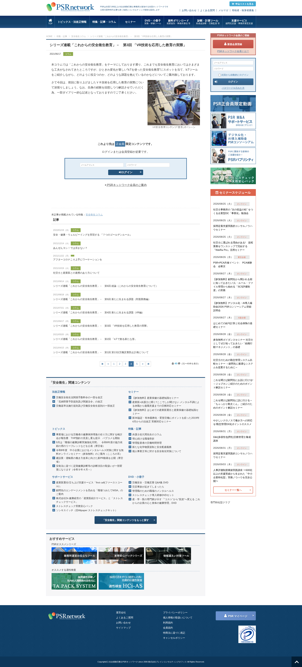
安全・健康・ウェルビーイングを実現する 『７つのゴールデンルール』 (92, 234)
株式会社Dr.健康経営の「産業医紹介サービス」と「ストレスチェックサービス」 (89, 500)
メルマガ (223, 10)
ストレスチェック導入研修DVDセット (153, 495)
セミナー (130, 21)
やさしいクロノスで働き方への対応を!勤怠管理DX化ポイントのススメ (232, 422)
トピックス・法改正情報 (72, 21)
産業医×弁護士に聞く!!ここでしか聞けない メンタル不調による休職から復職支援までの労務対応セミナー (165, 404)
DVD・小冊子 (152, 22)
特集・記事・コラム (104, 21)
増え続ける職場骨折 (143, 438)
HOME (49, 36)
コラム (68, 54)
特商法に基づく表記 (174, 632)
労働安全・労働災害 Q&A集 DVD (150, 482)
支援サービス (239, 22)
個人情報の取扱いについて (177, 617)
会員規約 (168, 627)
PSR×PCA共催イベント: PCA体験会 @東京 (232, 264)
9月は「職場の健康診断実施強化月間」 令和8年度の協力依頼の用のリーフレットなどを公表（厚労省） (89, 444)
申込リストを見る (244, 4)
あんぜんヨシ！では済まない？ (70, 248)
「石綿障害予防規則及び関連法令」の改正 (79, 401)
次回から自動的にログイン (235, 75)
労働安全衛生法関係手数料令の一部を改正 (79, 397)
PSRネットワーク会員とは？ (233, 51)
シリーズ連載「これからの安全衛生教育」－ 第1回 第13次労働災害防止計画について (101, 352)
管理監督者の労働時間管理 (147, 442)
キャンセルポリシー (174, 637)
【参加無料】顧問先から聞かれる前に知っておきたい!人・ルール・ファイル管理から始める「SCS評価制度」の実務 (233, 285)
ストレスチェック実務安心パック (74, 506)
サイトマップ (123, 627)
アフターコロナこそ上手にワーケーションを (77, 259)
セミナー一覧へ (233, 490)
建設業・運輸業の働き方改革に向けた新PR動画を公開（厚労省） (89, 460)
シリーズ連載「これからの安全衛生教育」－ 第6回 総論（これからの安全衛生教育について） (105, 285)
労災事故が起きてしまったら (148, 486)
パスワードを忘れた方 (233, 88)
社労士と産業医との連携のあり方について (76, 272)
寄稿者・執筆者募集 (243, 10)
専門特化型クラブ (220, 502)
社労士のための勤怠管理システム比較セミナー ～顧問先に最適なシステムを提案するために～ (233, 364)
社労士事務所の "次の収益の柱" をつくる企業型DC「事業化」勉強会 (233, 211)
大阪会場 (242, 318)
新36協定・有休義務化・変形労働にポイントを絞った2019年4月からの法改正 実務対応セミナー (165, 419)
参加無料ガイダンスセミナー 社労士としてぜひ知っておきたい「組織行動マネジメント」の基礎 (233, 343)
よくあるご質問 (124, 617)
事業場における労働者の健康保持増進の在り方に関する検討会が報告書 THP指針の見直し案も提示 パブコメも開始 (89, 436)
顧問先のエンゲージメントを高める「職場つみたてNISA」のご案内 (89, 492)
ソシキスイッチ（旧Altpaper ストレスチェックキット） (86, 510)
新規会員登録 (234, 44)
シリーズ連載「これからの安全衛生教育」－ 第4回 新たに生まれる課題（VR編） (98, 312)
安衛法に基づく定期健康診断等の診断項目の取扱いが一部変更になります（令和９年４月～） (89, 467)
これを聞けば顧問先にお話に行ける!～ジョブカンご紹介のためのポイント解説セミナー (233, 384)
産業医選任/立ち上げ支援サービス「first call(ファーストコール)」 (89, 484)
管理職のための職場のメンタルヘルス (153, 490)
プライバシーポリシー (175, 612)
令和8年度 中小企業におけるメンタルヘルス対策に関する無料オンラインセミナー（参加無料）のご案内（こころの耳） (90, 452)
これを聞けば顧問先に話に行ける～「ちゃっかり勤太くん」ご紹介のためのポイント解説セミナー (232, 404)
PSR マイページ (237, 616)
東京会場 (242, 257)
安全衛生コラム (78, 36)
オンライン (242, 204)
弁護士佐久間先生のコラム (147, 434)
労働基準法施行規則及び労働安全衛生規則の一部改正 (85, 405)
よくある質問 (207, 10)
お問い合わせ (189, 10)
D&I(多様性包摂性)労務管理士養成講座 (232, 439)
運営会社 (121, 612)
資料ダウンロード (178, 22)
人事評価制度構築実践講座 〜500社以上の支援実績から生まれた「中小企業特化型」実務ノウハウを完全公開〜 (232, 475)
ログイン (126, 172)
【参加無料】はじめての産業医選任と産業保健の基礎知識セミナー (165, 412)
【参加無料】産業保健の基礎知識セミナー (155, 397)
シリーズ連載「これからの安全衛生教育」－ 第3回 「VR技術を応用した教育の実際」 (101, 325)
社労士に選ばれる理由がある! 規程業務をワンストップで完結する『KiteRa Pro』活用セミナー (233, 246)
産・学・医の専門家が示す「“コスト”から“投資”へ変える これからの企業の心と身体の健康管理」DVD (166, 501)
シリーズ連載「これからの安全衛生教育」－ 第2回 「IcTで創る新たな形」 (95, 339)
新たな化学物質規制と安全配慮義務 (151, 447)
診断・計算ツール (208, 22)
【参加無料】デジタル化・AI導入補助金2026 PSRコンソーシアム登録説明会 (232, 307)
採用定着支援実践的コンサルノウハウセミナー (232, 228)
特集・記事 (62, 36)
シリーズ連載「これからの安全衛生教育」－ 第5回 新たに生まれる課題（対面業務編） (102, 299)
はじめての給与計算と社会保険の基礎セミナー (232, 325)
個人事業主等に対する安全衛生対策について (156, 451)
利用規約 (168, 622)
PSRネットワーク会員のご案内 (126, 184)
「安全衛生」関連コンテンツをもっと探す (125, 520)
